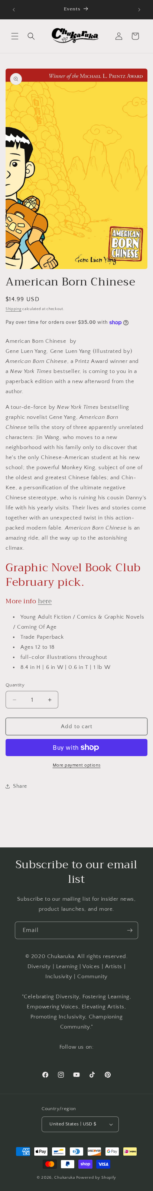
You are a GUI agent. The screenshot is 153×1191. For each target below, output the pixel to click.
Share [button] (20, 786)
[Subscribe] (129, 930)
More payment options (77, 765)
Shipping (14, 309)
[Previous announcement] (14, 9)
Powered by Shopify (96, 1177)
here (45, 601)
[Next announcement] (139, 9)
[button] (15, 36)
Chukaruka (64, 1177)
